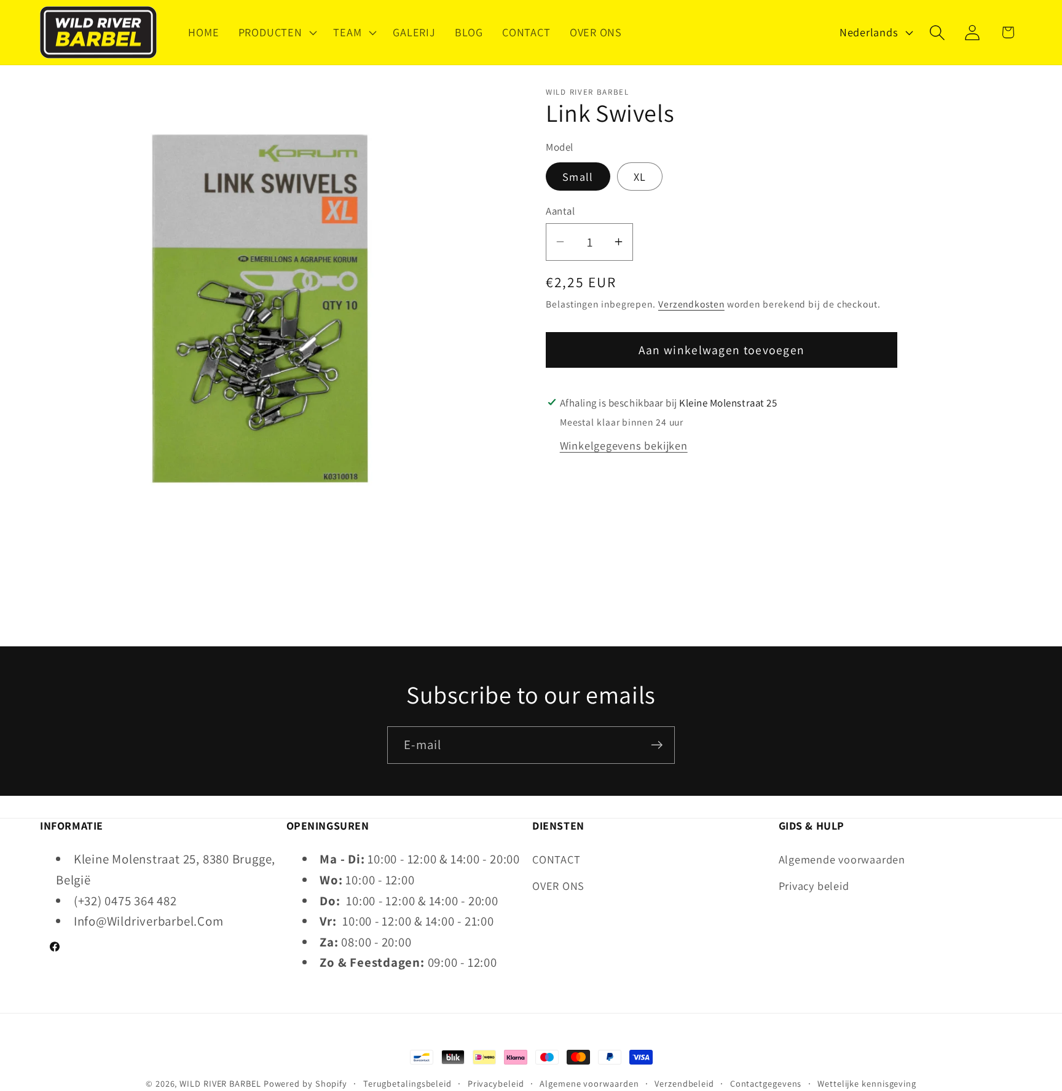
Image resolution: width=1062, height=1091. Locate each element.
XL (640, 176)
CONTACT (556, 859)
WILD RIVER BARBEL (220, 1083)
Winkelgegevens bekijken (624, 445)
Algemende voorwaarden (842, 859)
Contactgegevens (766, 1083)
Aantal (560, 211)
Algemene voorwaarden (589, 1083)
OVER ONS (558, 885)
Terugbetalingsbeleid (407, 1083)
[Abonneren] (656, 745)
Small (578, 176)
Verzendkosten (691, 304)
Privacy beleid (814, 885)
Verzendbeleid (684, 1083)
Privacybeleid (496, 1083)
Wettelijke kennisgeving (866, 1083)
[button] (276, 32)
